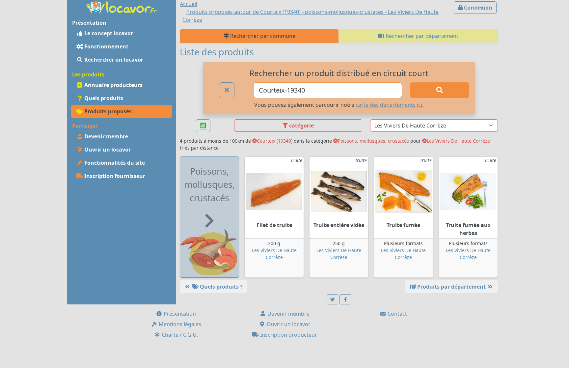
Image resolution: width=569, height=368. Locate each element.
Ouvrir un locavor (107, 149)
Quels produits (103, 98)
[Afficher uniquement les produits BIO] (203, 125)
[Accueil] (121, 6)
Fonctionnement (105, 46)
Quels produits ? (221, 286)
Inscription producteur (288, 334)
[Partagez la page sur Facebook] (345, 299)
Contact (396, 313)
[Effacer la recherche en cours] (227, 90)
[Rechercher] (439, 90)
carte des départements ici (389, 104)
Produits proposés (107, 111)
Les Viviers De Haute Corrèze (458, 141)
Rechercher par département (421, 36)
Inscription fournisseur (114, 176)
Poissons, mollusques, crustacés (373, 141)
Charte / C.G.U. (179, 334)
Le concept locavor (108, 33)
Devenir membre (105, 136)
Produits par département (451, 286)
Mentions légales (179, 324)
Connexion (477, 7)
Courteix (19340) (274, 141)
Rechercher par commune (262, 36)
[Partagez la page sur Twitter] (333, 299)
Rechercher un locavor (113, 59)
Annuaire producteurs (113, 85)
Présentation (179, 313)
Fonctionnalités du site (114, 162)
